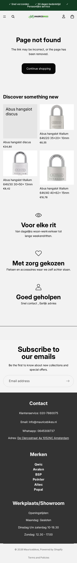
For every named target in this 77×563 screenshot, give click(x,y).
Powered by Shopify (51, 549)
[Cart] (72, 16)
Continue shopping (38, 68)
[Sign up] (68, 381)
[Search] (13, 16)
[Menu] (4, 16)
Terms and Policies (38, 557)
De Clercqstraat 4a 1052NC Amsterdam (43, 438)
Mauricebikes (31, 549)
